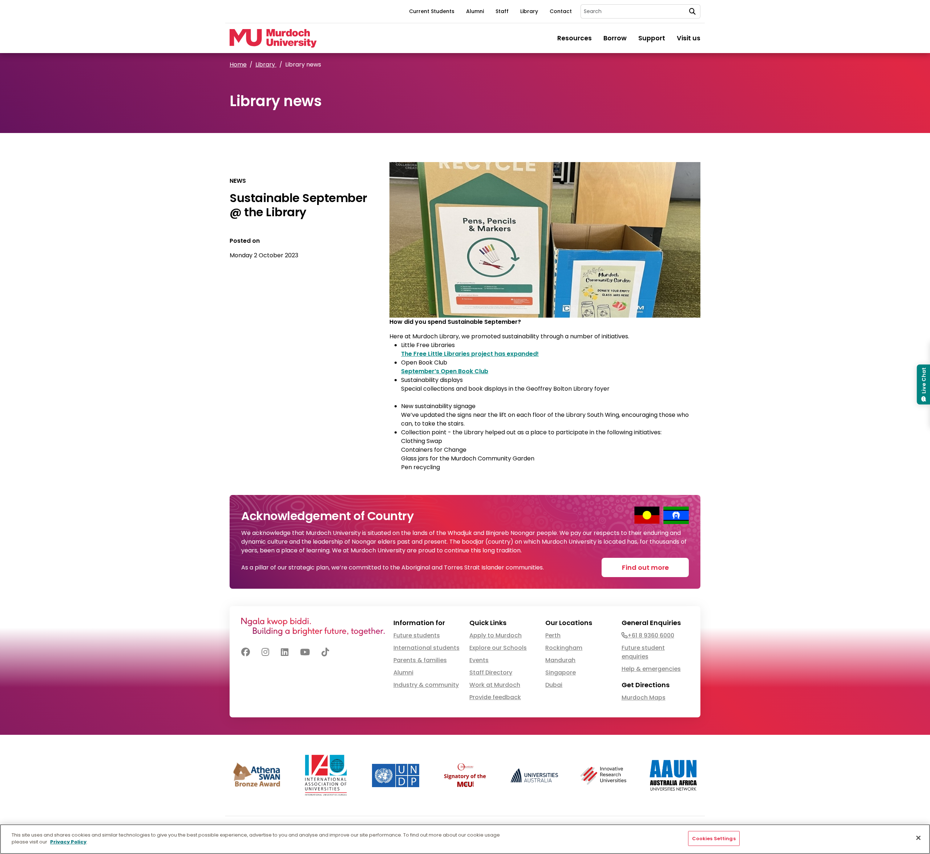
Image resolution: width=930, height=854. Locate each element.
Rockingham (563, 648)
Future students (416, 635)
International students (426, 648)
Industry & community (426, 685)
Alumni (475, 11)
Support (651, 38)
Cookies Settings (714, 838)
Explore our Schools (498, 648)
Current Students (431, 11)
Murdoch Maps (644, 697)
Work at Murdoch (494, 685)
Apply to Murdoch (495, 635)
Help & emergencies (651, 669)
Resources (574, 38)
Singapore (560, 672)
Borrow (615, 38)
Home (238, 64)
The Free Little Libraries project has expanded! (470, 354)
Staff (502, 11)
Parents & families (420, 660)
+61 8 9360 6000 (650, 635)
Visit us (688, 38)
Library (529, 11)
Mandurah (560, 660)
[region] (465, 839)
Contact (561, 11)
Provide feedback (495, 697)
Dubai (553, 685)
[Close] (918, 838)
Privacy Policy (68, 841)
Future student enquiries (643, 652)
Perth (553, 635)
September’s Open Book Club (444, 371)
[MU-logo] (273, 38)
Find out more (645, 567)
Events (479, 660)
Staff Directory (490, 672)
